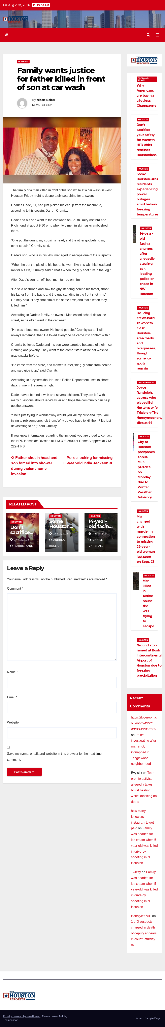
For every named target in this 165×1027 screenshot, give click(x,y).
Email (12, 697)
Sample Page (152, 1018)
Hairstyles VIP (141, 916)
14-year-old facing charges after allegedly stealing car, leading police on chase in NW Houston (147, 264)
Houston (23, 61)
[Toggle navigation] (157, 35)
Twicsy (136, 872)
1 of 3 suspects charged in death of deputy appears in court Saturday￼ (144, 933)
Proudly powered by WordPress (21, 1016)
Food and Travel (143, 79)
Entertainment (146, 382)
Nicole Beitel (46, 100)
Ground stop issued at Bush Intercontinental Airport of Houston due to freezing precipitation (149, 660)
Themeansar (10, 1020)
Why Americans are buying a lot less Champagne (146, 96)
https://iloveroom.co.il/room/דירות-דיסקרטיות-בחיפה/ (144, 723)
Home (138, 1018)
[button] (148, 35)
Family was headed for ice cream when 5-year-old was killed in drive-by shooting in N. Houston (144, 845)
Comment (15, 588)
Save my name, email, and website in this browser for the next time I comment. (55, 756)
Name (12, 672)
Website (13, 722)
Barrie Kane (23, 546)
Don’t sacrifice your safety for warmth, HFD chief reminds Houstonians (146, 140)
